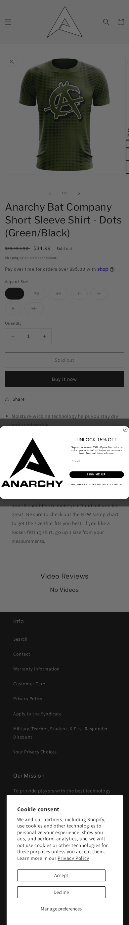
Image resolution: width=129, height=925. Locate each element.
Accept (61, 875)
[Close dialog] (125, 430)
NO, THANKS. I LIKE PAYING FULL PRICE (96, 484)
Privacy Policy (73, 858)
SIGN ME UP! (97, 474)
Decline (61, 892)
